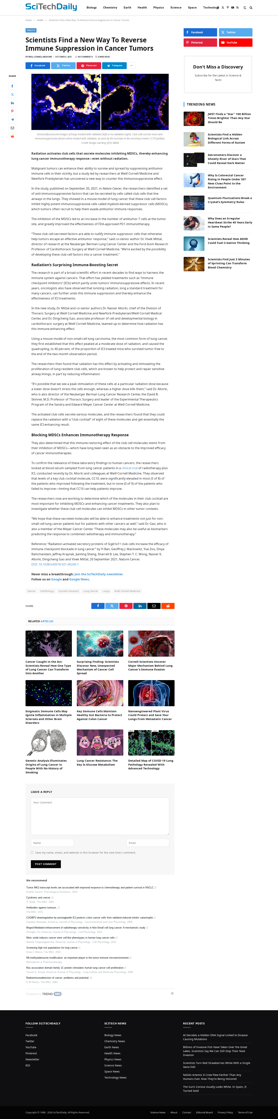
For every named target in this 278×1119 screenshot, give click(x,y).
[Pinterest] (12, 111)
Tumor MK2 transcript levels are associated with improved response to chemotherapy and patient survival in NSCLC (90, 887)
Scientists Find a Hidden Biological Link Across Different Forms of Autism (226, 138)
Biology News (112, 1035)
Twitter (30, 1041)
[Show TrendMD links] (172, 993)
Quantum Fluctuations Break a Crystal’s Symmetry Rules (230, 200)
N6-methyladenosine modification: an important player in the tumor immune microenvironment (77, 957)
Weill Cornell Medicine (127, 591)
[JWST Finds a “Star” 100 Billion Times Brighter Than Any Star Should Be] (194, 119)
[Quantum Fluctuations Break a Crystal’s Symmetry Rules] (194, 203)
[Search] (250, 7)
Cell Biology (47, 591)
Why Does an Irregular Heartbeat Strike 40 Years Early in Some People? (230, 222)
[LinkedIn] (12, 103)
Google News (79, 579)
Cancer (31, 591)
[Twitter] (12, 94)
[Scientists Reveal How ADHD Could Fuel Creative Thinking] (194, 243)
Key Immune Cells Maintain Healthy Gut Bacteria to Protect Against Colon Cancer (99, 715)
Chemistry (110, 7)
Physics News (112, 1059)
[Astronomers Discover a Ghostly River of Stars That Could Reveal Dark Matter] (194, 159)
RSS (28, 1065)
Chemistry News (114, 1041)
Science (176, 7)
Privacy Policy (225, 1112)
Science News (113, 1065)
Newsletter (32, 1059)
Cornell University (69, 591)
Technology (211, 7)
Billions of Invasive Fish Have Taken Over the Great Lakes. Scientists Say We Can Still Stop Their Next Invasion (215, 1051)
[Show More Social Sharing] (131, 65)
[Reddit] (12, 136)
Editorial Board (204, 1112)
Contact (186, 1112)
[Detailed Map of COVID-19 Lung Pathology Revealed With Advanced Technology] (151, 742)
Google (56, 579)
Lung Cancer (90, 591)
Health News (112, 1053)
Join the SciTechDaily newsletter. (99, 574)
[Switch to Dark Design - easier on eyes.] (245, 7)
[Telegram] (12, 119)
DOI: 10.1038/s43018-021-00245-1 (55, 564)
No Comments (85, 57)
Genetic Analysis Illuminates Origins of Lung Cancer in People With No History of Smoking (46, 766)
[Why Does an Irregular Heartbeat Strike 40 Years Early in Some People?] (194, 223)
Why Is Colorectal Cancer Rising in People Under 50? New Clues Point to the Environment (227, 181)
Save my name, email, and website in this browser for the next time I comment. (85, 852)
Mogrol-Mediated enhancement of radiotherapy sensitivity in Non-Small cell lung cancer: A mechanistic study (85, 927)
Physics (158, 7)
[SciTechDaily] (51, 8)
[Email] (12, 127)
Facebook (31, 1035)
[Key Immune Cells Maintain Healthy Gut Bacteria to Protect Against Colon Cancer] (100, 693)
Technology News (115, 1077)
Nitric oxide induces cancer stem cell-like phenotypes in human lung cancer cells (70, 937)
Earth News (111, 1047)
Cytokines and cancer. (38, 897)
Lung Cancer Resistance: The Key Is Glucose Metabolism (97, 762)
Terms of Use (245, 1112)
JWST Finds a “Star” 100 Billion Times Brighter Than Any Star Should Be (229, 118)
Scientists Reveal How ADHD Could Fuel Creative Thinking (229, 241)
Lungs (106, 591)
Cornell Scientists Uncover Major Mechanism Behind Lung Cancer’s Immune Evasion (150, 665)
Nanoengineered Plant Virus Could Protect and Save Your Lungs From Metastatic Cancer (150, 715)
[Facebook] (12, 86)
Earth (127, 7)
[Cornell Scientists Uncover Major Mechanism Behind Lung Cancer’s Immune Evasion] (151, 644)
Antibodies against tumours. (41, 907)
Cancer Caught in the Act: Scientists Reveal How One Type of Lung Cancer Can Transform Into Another (48, 667)
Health (142, 7)
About (173, 1112)
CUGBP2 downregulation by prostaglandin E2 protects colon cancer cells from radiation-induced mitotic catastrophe (89, 917)
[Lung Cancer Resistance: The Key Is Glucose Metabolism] (100, 742)
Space (192, 7)
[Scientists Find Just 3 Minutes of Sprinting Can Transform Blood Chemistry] (194, 264)
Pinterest (31, 1053)
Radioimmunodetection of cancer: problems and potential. (57, 977)
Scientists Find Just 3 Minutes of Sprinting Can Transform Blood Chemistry (229, 263)
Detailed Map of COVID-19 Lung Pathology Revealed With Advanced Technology (150, 764)
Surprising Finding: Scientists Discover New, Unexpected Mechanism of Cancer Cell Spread (98, 667)
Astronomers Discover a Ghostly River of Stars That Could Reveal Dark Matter (227, 159)
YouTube (31, 1047)
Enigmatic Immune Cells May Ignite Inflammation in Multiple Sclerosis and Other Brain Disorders (49, 717)
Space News (112, 1071)
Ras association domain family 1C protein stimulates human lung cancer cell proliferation (74, 967)
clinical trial (130, 468)
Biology (92, 7)
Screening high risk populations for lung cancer (52, 947)
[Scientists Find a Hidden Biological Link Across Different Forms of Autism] (194, 139)
